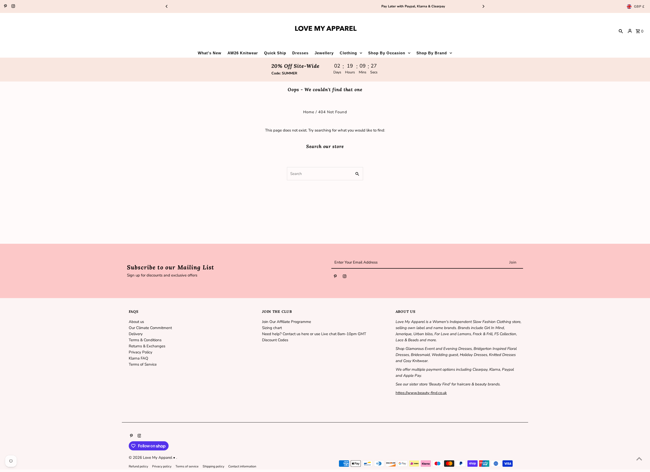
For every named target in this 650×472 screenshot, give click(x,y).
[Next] (483, 6)
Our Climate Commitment (150, 327)
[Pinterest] (5, 7)
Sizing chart (272, 327)
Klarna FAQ (138, 358)
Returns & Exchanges (147, 346)
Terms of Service (143, 364)
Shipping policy (213, 466)
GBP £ (639, 6)
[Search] (621, 31)
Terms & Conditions (145, 340)
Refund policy (138, 466)
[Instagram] (12, 7)
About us (136, 321)
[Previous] (167, 6)
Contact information (242, 466)
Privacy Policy (140, 352)
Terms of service (187, 466)
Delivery (136, 333)
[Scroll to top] (639, 458)
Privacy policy (161, 466)
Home (308, 112)
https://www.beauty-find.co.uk (421, 392)
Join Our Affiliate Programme (286, 321)
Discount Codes (275, 340)
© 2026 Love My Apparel (151, 457)
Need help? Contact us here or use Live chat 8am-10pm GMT (314, 333)
